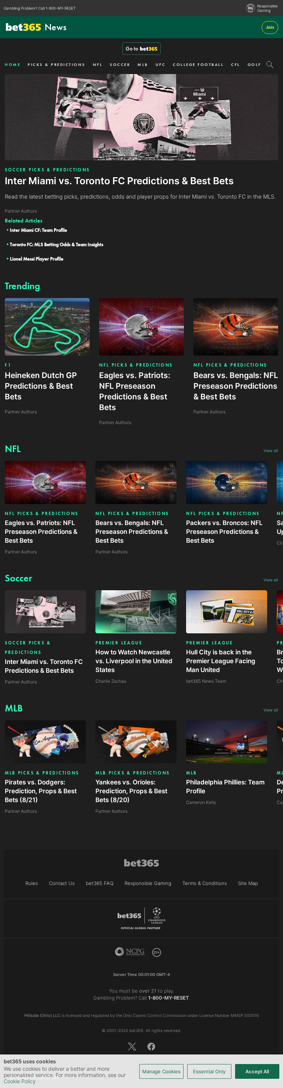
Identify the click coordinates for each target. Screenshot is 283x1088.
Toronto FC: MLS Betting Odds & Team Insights (56, 244)
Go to (132, 48)
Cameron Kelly (201, 802)
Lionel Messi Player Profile (36, 259)
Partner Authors (21, 552)
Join (270, 27)
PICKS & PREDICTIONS (56, 64)
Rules (31, 883)
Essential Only (209, 1071)
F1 (8, 365)
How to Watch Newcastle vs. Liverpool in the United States (133, 661)
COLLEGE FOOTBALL (198, 64)
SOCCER (120, 64)
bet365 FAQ (99, 883)
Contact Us (62, 883)
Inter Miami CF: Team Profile (38, 230)
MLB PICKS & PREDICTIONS (42, 773)
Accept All (257, 1071)
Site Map (248, 883)
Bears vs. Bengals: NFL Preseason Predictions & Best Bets (131, 531)
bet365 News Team (206, 681)
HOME (12, 64)
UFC (161, 64)
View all (270, 450)
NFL (98, 64)
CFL (235, 64)
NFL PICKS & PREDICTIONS (136, 365)
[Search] (270, 64)
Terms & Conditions (204, 883)
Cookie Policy (20, 1081)
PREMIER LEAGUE (119, 643)
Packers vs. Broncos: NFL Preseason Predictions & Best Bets (224, 531)
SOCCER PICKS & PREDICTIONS (47, 170)
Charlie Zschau (110, 681)
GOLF (254, 64)
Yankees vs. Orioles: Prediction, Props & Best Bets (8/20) (131, 791)
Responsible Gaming (267, 8)
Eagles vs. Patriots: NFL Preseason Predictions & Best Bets (41, 531)
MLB (142, 64)
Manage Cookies (161, 1071)
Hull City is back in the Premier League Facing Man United (220, 661)
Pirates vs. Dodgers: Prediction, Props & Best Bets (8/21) (41, 791)
